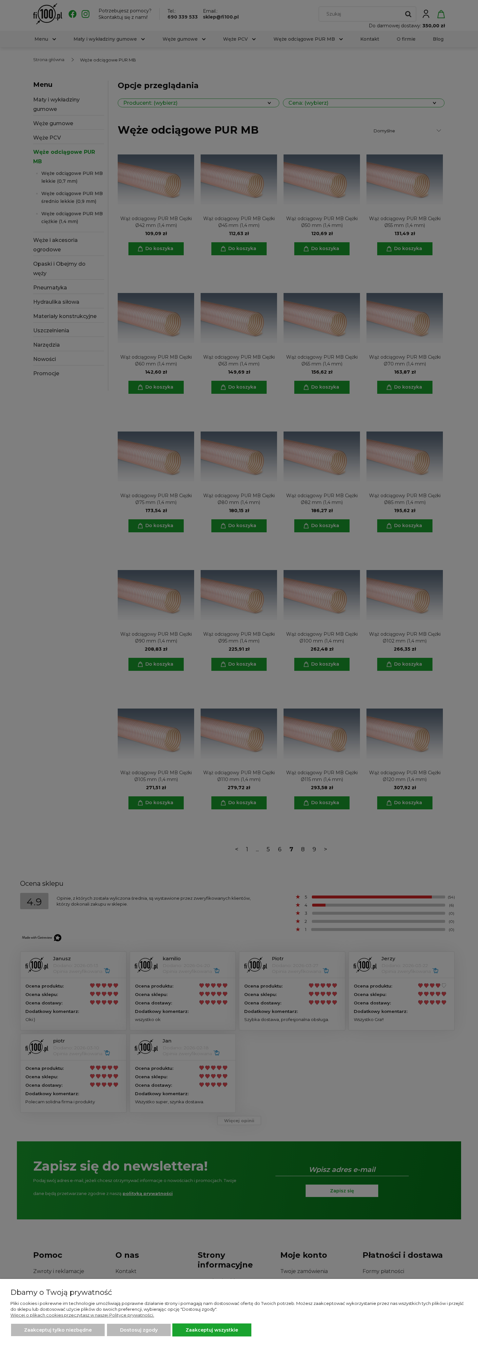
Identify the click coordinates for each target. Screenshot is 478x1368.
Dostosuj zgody (139, 1330)
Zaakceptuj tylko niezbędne (58, 1330)
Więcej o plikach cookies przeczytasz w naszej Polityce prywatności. (82, 1315)
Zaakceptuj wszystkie (212, 1330)
